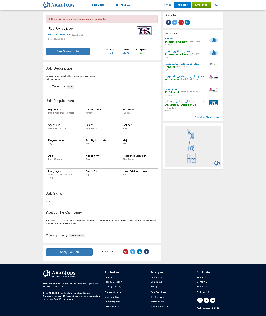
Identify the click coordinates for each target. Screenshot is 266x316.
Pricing (154, 286)
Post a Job (156, 277)
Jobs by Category (113, 282)
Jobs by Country (113, 286)
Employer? (201, 5)
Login (167, 4)
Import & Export (77, 235)
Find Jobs (109, 277)
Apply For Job (69, 252)
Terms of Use (157, 302)
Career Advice (112, 306)
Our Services (157, 297)
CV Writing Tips (112, 302)
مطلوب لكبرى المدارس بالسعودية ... (186, 76)
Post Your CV (122, 5)
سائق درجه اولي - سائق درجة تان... (185, 101)
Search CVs (156, 282)
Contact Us (202, 282)
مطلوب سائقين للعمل (178, 51)
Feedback (202, 286)
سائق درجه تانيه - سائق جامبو (182, 64)
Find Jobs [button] (98, 5)
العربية (218, 4)
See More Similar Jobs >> (208, 117)
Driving (70, 87)
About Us (201, 277)
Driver (169, 38)
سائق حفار (171, 89)
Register (182, 5)
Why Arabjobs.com (160, 306)
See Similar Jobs (67, 51)
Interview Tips (112, 297)
